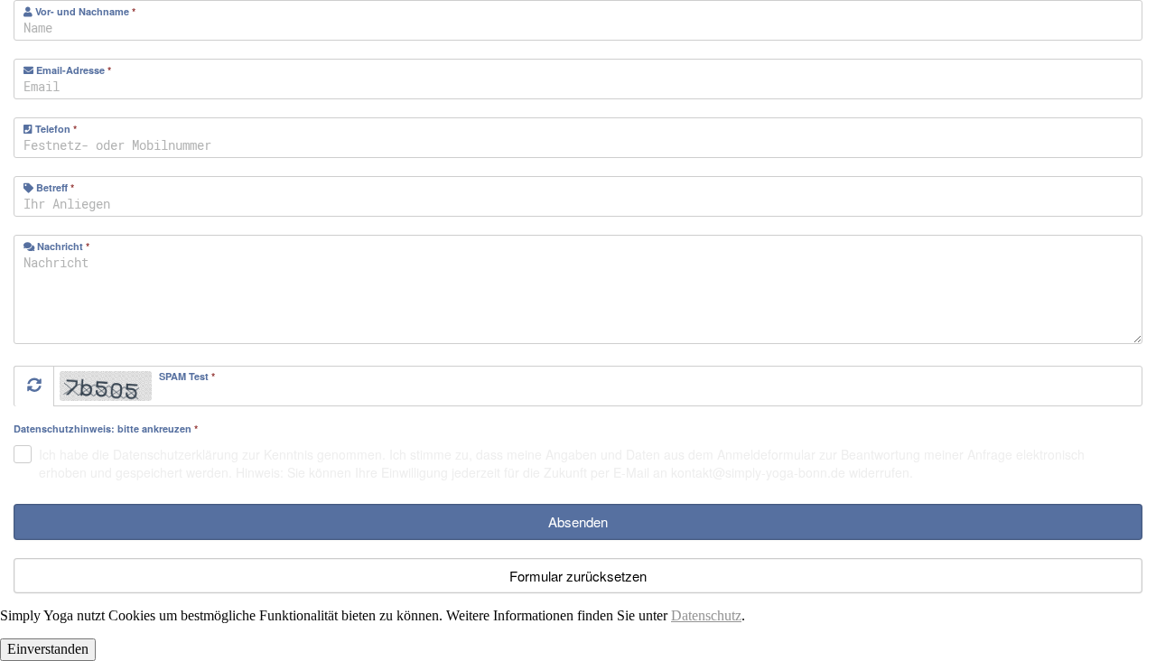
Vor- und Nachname (84, 11)
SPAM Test (187, 376)
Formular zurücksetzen (578, 575)
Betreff (53, 187)
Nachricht (61, 246)
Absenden (578, 521)
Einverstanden (48, 648)
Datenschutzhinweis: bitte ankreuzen (106, 429)
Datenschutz (706, 615)
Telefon (55, 128)
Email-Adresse (72, 70)
